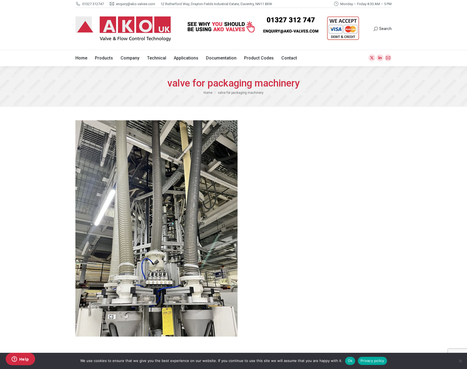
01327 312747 (93, 4)
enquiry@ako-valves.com (135, 4)
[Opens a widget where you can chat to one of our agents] (20, 359)
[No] (460, 361)
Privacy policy (372, 360)
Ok (350, 360)
